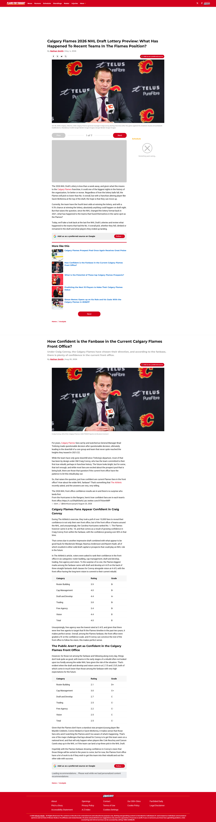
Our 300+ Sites (134, 801)
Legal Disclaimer (157, 805)
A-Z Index (86, 809)
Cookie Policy (133, 805)
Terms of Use (109, 805)
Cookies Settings (110, 809)
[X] (197, 3)
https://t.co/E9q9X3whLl (73, 500)
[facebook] (201, 3)
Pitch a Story (57, 805)
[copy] (65, 56)
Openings (86, 801)
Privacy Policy (88, 805)
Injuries (75, 3)
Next (120, 135)
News (30, 3)
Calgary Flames (64, 189)
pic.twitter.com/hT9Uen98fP (97, 500)
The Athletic (116, 482)
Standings (57, 3)
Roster (66, 3)
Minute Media (40, 816)
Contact (106, 801)
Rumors (37, 3)
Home (54, 322)
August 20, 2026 (85, 503)
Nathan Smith (56, 51)
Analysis (62, 322)
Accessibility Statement (62, 809)
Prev (59, 135)
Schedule (47, 3)
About (54, 801)
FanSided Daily (156, 801)
